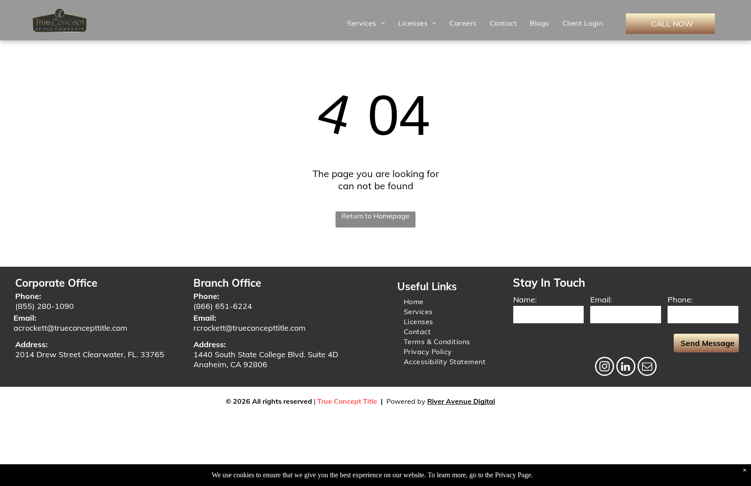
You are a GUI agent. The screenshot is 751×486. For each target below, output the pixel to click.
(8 (197, 306)
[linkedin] (625, 367)
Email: (601, 300)
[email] (647, 367)
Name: (525, 300)
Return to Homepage (375, 215)
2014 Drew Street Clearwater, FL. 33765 (89, 354)
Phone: (680, 300)
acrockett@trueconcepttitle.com (70, 328)
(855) (25, 306)
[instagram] (604, 367)
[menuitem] (366, 23)
